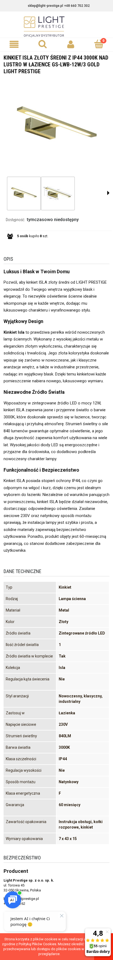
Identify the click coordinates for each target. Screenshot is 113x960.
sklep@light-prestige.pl (45, 6)
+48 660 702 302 (77, 6)
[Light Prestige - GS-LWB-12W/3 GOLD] (23, 193)
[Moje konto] (70, 44)
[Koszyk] (99, 44)
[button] (14, 44)
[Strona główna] (56, 26)
